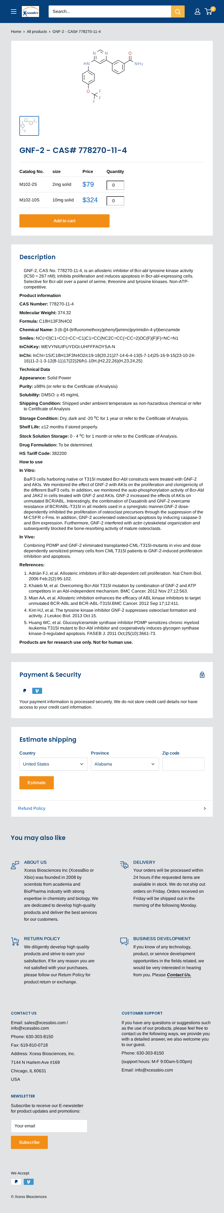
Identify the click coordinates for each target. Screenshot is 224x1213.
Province (100, 753)
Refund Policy (31, 808)
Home (16, 31)
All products (37, 31)
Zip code (170, 753)
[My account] (197, 11)
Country (27, 753)
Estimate (37, 782)
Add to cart (64, 220)
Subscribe (29, 1142)
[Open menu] (13, 11)
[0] (208, 11)
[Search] (178, 11)
